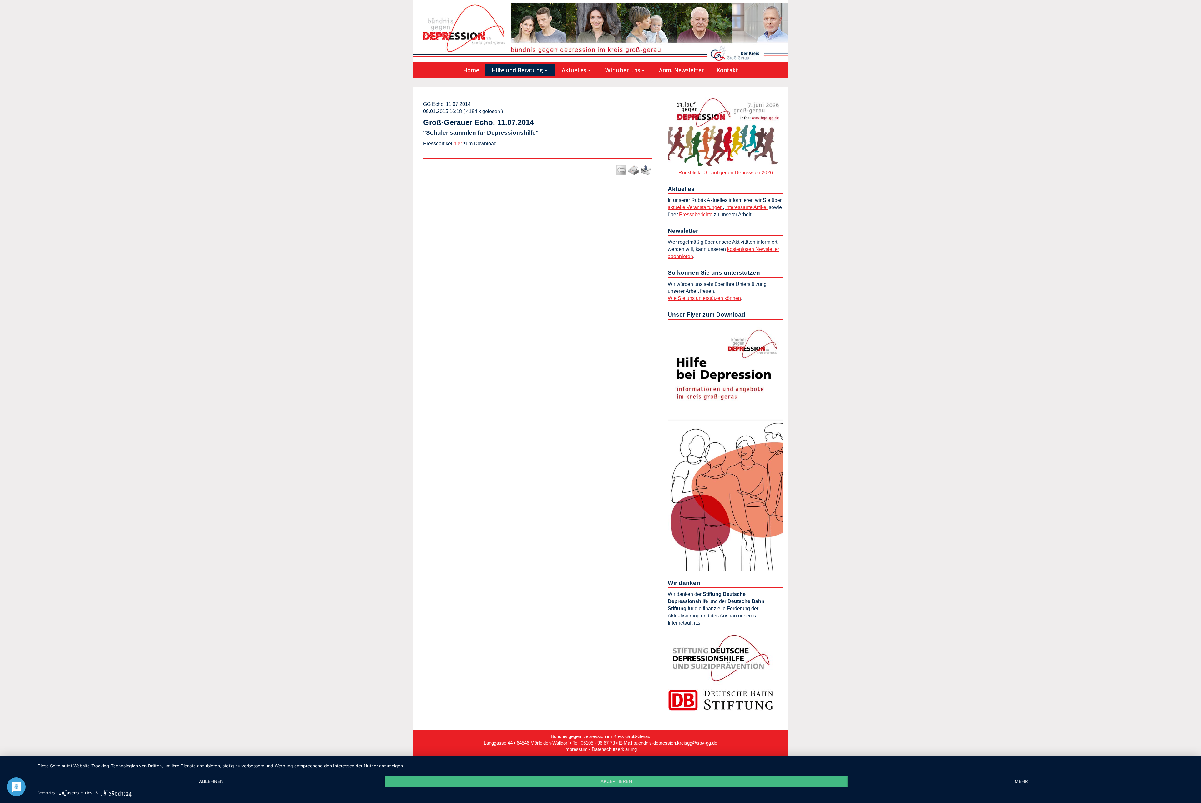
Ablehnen (211, 781)
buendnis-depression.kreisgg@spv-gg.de (675, 743)
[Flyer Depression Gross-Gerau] (725, 446)
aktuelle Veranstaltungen (695, 207)
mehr (1021, 781)
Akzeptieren (616, 781)
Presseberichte (695, 214)
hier (458, 143)
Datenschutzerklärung (614, 749)
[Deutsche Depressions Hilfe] (721, 657)
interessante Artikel (746, 207)
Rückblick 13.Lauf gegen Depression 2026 (725, 172)
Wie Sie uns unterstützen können (704, 298)
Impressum (576, 749)
